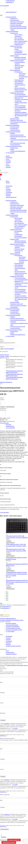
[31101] (7, 579)
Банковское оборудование (12, 125)
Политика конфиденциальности (8, 618)
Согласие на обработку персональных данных (11, 620)
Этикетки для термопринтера (17, 151)
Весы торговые (18, 38)
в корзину (3, 406)
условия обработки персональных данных (17, 665)
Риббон (12, 149)
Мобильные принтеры (20, 57)
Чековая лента (14, 147)
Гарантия (8, 190)
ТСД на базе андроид (20, 94)
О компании (9, 192)
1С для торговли (10, 152)
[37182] (7, 547)
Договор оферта (10, 652)
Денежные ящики (14, 118)
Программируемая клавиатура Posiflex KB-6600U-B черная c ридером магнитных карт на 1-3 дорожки (17, 582)
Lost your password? (9, 348)
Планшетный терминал (20, 112)
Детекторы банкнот (15, 130)
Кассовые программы (15, 25)
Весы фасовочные (19, 39)
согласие (6, 723)
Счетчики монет (14, 128)
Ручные (17, 49)
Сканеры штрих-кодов (16, 46)
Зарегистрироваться (11, 12)
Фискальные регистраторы (17, 21)
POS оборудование (15, 70)
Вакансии (8, 194)
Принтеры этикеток (19, 65)
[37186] (7, 534)
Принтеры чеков (14, 55)
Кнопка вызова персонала (17, 135)
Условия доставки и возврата (13, 646)
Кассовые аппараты (11, 17)
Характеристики (10, 426)
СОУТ (7, 650)
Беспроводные (18, 47)
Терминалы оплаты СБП (16, 120)
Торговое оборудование (12, 31)
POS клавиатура (19, 83)
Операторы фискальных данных (18, 26)
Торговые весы (14, 33)
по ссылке (15, 728)
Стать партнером (4, 5)
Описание (8, 424)
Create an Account (4, 354)
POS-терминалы (19, 81)
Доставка (8, 189)
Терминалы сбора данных (17, 92)
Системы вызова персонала (13, 131)
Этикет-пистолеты (19, 91)
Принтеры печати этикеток (17, 60)
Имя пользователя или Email (7, 342)
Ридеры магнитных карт (21, 89)
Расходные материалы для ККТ (14, 146)
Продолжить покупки (9, 842)
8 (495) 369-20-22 (10, 0)
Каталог (8, 182)
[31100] (7, 562)
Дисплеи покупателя (20, 88)
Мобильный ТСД (19, 97)
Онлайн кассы (13, 18)
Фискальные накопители (16, 23)
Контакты (8, 195)
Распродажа (9, 186)
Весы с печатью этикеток (21, 41)
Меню (7, 181)
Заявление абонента (11, 654)
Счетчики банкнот (14, 126)
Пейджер (12, 133)
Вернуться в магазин (14, 840)
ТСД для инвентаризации (21, 96)
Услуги (7, 187)
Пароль (2, 346)
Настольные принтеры (20, 59)
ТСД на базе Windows (20, 105)
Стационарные (18, 50)
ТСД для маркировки (20, 107)
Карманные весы (19, 44)
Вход (2, 348)
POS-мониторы (18, 71)
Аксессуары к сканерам (21, 54)
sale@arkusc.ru (10, 2)
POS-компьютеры (19, 80)
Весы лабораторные (20, 42)
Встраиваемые (18, 52)
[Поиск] (1, 174)
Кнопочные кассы (14, 20)
